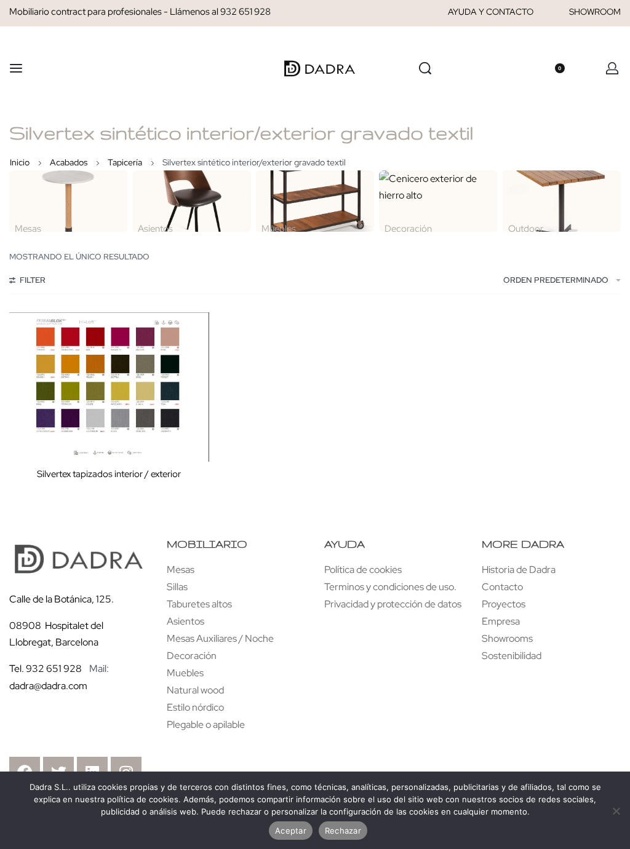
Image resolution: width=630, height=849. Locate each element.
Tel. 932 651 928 (45, 668)
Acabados (68, 162)
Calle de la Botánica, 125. (62, 599)
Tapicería (125, 162)
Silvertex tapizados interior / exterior (109, 474)
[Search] (425, 68)
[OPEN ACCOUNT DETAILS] (612, 68)
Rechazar (343, 830)
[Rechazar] (616, 808)
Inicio (20, 162)
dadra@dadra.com (48, 685)
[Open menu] (16, 68)
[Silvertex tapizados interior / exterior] (109, 387)
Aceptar (290, 830)
